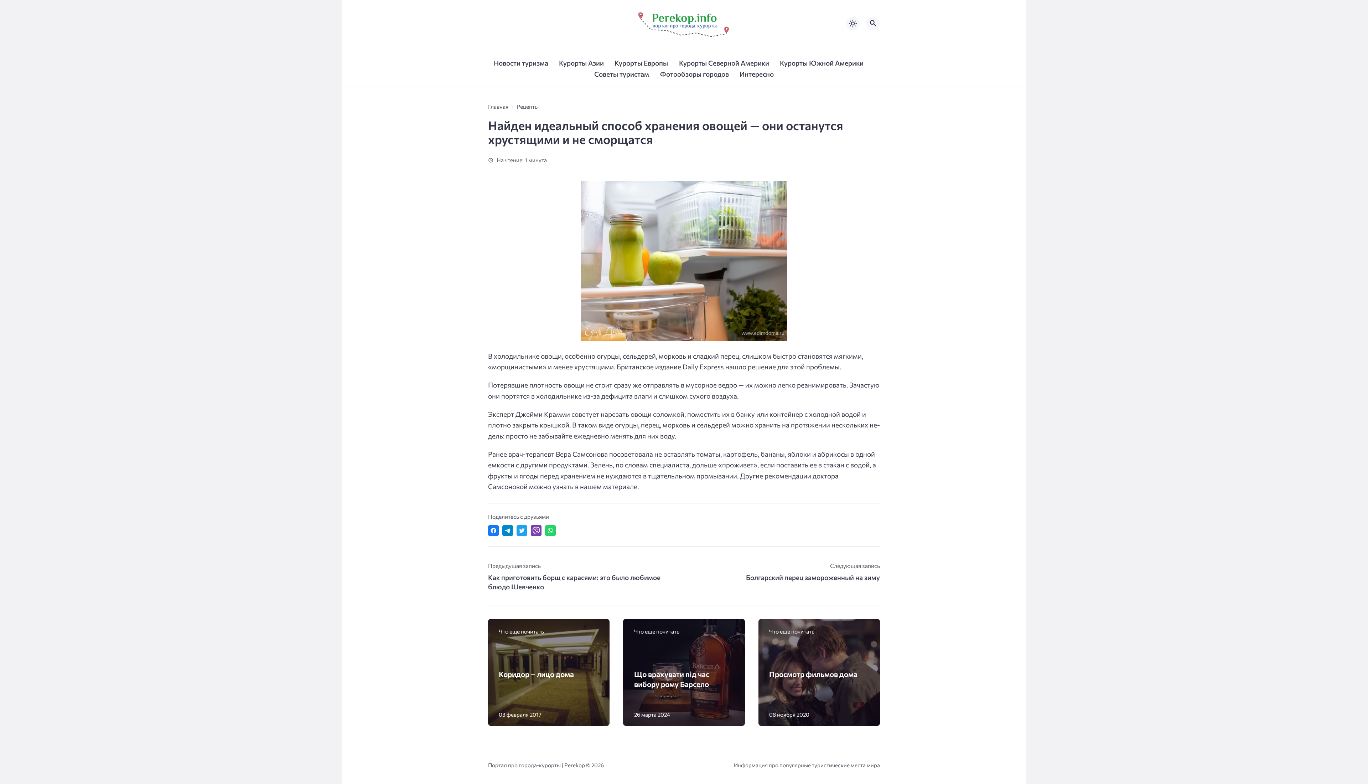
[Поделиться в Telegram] (507, 530)
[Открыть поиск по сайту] (873, 23)
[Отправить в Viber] (536, 530)
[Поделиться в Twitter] (522, 530)
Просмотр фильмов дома (813, 674)
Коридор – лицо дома (536, 674)
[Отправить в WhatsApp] (550, 530)
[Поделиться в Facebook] (493, 530)
